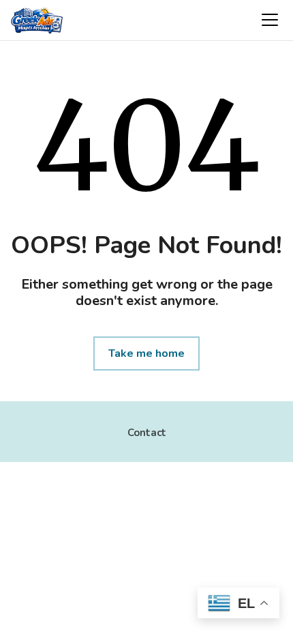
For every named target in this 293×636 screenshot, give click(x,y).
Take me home (146, 353)
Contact (146, 432)
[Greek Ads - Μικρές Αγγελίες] (36, 21)
